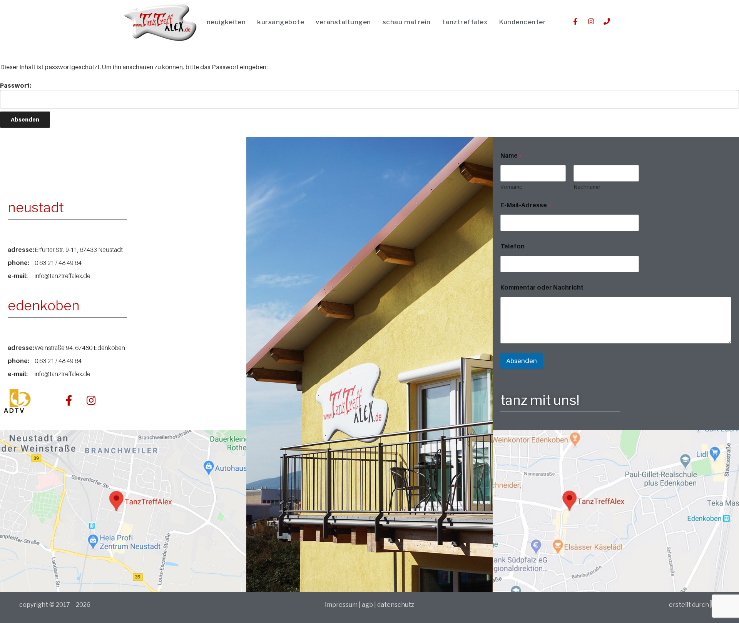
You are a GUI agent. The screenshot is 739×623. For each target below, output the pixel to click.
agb (367, 604)
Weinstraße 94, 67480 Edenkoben (80, 347)
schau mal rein (407, 22)
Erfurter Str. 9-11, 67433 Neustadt (79, 249)
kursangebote (280, 22)
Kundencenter (522, 22)
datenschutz (395, 604)
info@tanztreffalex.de (62, 276)
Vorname (511, 186)
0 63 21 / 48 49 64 (58, 263)
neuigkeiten (226, 22)
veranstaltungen (343, 22)
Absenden (521, 361)
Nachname (586, 186)
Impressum (342, 604)
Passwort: (15, 85)
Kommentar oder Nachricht (542, 287)
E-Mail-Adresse (526, 205)
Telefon (512, 246)
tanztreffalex (465, 22)
